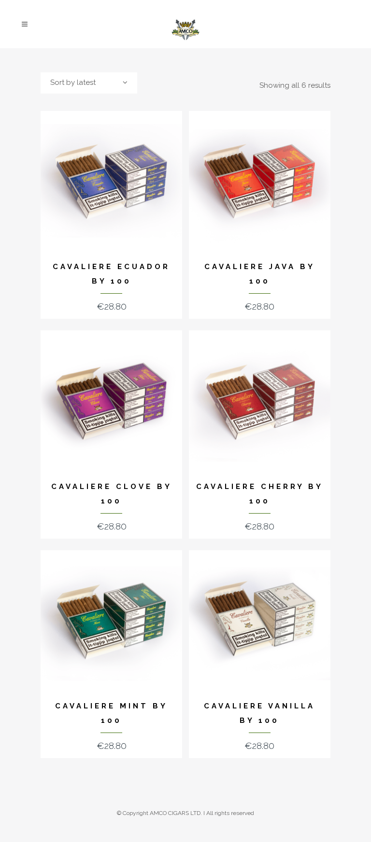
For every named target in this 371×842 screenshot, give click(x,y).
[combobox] (89, 83)
